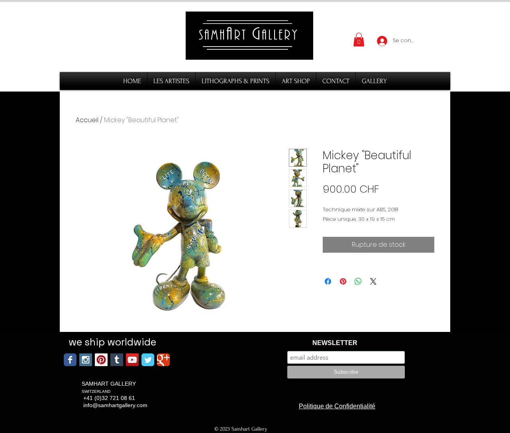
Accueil (87, 120)
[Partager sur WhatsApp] (358, 281)
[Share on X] (373, 281)
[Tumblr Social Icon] (116, 359)
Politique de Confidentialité (337, 406)
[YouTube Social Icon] (132, 359)
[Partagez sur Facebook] (328, 281)
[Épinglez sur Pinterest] (343, 281)
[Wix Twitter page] (147, 359)
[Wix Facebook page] (70, 359)
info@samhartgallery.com (115, 405)
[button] (359, 40)
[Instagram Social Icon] (85, 359)
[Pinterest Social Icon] (101, 359)
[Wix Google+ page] (163, 359)
